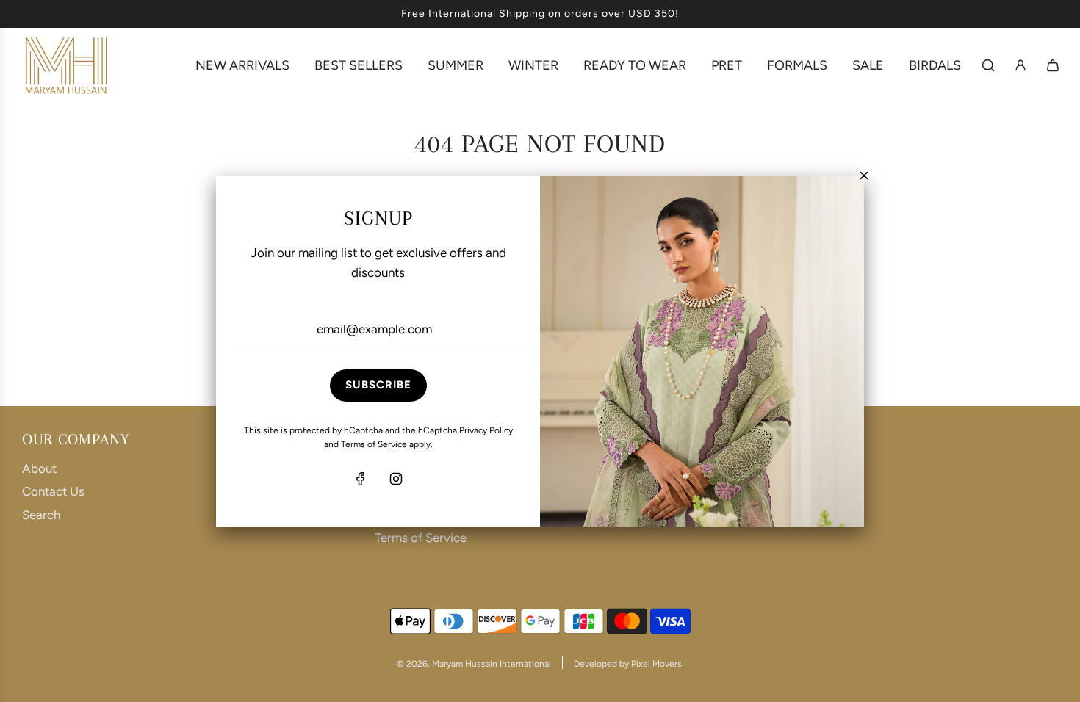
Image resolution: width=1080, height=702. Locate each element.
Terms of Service (374, 444)
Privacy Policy (486, 430)
